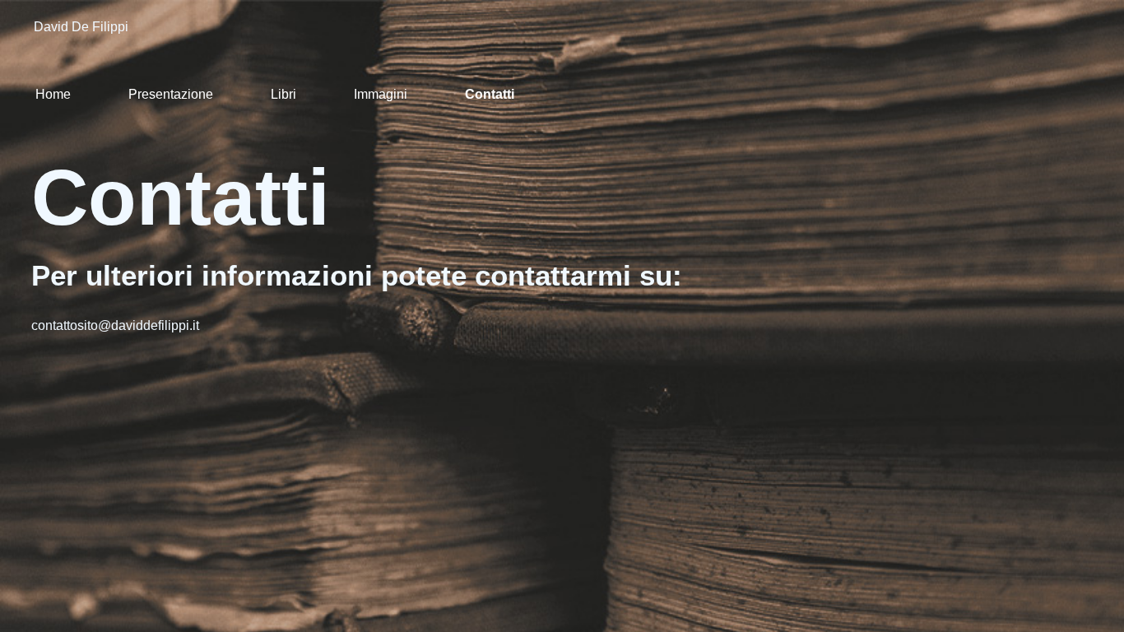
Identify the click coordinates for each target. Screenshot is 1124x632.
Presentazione (170, 94)
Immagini (380, 94)
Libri (283, 94)
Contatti (489, 94)
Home (53, 94)
